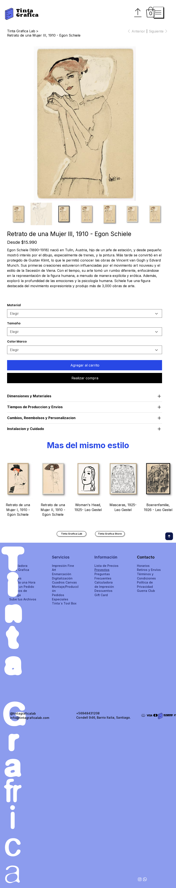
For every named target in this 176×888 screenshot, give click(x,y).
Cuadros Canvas (64, 582)
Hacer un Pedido (21, 586)
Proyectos (101, 570)
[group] (88, 490)
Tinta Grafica (27, 12)
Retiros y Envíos (149, 570)
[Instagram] (139, 879)
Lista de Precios (106, 565)
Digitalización (62, 578)
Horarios (143, 565)
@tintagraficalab (23, 713)
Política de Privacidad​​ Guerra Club (146, 586)
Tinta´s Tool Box (64, 603)
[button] (150, 12)
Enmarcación (61, 574)
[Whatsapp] (145, 879)
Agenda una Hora (22, 582)
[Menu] (158, 12)
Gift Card (101, 595)
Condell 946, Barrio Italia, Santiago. (103, 717)
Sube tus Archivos (22, 599)
